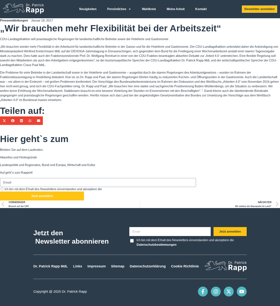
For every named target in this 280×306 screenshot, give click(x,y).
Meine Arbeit (176, 9)
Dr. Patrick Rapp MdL (50, 266)
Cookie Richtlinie (185, 266)
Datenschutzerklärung (148, 266)
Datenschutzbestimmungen (123, 189)
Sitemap (117, 266)
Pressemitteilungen (14, 20)
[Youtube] (242, 291)
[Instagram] (216, 291)
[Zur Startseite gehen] (23, 12)
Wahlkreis (149, 9)
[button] (4, 120)
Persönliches (116, 9)
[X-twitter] (229, 291)
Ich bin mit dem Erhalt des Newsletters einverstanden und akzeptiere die (74, 189)
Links (77, 266)
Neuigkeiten (88, 9)
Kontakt (201, 9)
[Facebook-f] (203, 291)
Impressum (96, 266)
